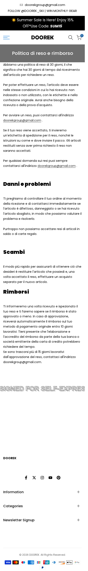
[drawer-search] (70, 37)
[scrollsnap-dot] (36, 432)
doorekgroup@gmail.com (45, 5)
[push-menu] (6, 37)
